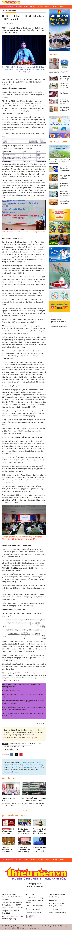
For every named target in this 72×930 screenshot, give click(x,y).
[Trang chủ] (3, 10)
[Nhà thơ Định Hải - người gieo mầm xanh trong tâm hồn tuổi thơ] (59, 63)
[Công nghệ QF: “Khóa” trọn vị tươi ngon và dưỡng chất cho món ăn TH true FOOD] (53, 202)
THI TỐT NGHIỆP (36, 744)
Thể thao (61, 6)
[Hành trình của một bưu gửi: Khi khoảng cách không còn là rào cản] (53, 177)
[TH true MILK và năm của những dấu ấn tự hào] (53, 186)
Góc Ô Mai (47, 6)
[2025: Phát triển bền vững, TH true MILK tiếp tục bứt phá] (53, 194)
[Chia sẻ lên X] (16, 754)
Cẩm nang (33, 6)
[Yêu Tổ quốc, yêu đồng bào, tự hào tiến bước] (53, 102)
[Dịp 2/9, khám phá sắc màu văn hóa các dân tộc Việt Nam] (53, 78)
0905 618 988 (39, 887)
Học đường (19, 6)
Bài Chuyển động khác (14, 815)
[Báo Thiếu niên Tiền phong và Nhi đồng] (11, 2)
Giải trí (26, 6)
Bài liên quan (9, 778)
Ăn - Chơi (40, 6)
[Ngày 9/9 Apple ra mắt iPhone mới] (53, 94)
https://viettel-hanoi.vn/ (58, 321)
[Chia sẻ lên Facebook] (11, 754)
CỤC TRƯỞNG (14, 744)
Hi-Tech (55, 6)
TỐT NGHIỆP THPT (11, 749)
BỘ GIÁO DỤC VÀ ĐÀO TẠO (14, 746)
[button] (67, 6)
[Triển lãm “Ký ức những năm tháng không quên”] (53, 109)
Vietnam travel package (58, 316)
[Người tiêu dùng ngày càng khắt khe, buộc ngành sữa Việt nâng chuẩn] (53, 169)
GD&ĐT (25, 744)
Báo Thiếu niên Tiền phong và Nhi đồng (21, 767)
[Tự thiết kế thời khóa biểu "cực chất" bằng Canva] (53, 86)
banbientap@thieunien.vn (13, 772)
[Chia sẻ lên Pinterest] (21, 754)
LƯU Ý (28, 746)
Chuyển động (9, 6)
